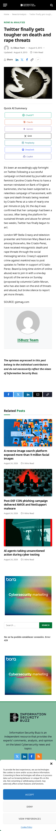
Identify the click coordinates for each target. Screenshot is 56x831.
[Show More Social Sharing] (37, 59)
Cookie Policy (26, 827)
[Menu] (5, 5)
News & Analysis (19, 14)
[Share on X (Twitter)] (22, 59)
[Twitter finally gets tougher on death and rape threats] (28, 83)
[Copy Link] (32, 59)
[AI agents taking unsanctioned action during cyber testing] (28, 532)
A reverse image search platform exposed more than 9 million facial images (26, 454)
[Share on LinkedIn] (17, 59)
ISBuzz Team (19, 47)
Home (6, 14)
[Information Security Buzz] (28, 5)
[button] (51, 763)
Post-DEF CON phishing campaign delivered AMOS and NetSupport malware (26, 504)
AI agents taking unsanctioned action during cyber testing (24, 552)
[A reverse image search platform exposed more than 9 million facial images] (28, 432)
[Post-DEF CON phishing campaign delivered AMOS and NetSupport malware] (28, 482)
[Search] (51, 5)
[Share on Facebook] (27, 59)
